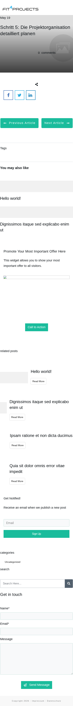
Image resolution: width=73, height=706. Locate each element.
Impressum (38, 701)
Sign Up (36, 533)
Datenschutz (54, 701)
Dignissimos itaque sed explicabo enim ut (36, 218)
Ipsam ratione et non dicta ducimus (41, 435)
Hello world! (36, 190)
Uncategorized (12, 562)
